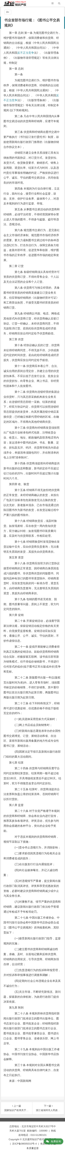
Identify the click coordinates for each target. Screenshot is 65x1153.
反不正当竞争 (25, 52)
